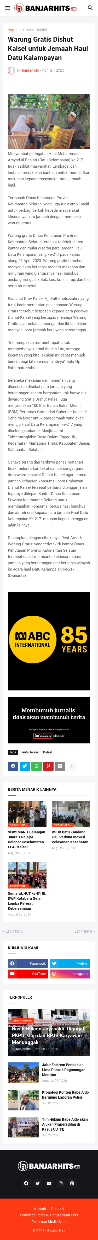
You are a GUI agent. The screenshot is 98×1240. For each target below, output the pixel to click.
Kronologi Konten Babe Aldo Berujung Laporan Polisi (65, 1094)
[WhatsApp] (36, 766)
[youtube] (49, 1183)
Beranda (15, 30)
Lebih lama (83, 931)
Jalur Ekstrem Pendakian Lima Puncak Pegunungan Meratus (63, 1070)
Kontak (40, 1209)
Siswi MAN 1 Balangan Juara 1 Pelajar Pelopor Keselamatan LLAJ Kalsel (26, 839)
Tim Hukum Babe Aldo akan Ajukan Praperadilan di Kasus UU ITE (65, 1124)
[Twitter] (25, 766)
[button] (7, 8)
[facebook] (26, 1183)
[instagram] (60, 1183)
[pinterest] (72, 1183)
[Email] (60, 766)
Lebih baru (14, 931)
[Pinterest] (48, 766)
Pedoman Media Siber (49, 1222)
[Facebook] (13, 766)
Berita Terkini (36, 30)
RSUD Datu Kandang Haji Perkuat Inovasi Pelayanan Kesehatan (70, 837)
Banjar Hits (56, 1230)
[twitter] (37, 1183)
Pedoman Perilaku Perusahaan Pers (49, 1215)
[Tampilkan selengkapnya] (72, 766)
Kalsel (47, 752)
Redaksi (57, 1209)
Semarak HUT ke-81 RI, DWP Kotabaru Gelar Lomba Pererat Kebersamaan (27, 901)
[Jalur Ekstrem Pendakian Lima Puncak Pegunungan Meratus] (23, 1072)
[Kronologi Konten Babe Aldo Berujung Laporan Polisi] (23, 1100)
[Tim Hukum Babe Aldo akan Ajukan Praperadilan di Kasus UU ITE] (23, 1127)
